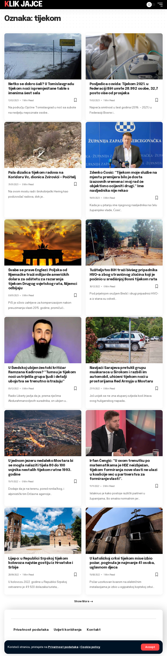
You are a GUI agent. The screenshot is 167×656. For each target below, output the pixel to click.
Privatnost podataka (63, 647)
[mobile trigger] (159, 4)
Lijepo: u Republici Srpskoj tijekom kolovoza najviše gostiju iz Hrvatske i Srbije (40, 563)
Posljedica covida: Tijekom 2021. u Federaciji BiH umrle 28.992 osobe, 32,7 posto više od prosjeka (124, 88)
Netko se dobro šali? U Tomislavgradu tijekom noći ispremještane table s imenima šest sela (41, 88)
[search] (140, 4)
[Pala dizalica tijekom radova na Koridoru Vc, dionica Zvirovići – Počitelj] (42, 145)
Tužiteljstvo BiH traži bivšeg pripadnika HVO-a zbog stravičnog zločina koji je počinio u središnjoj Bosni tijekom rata (123, 274)
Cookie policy (90, 647)
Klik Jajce (23, 4)
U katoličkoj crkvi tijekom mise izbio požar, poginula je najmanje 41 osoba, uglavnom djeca (122, 563)
